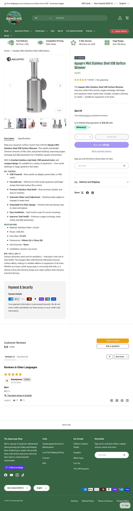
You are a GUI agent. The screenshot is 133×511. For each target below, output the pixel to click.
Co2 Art (77, 463)
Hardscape (40, 31)
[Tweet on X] (82, 192)
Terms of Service (105, 501)
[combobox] (70, 18)
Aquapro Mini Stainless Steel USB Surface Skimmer (32, 51)
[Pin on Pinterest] (92, 192)
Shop (6, 31)
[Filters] (110, 357)
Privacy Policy (123, 501)
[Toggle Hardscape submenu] (46, 31)
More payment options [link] (101, 151)
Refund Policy (88, 501)
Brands (89, 31)
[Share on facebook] (111, 401)
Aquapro (77, 73)
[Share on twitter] (116, 400)
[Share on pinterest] (122, 400)
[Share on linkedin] (127, 400)
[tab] (9, 138)
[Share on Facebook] (87, 192)
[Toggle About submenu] (11, 35)
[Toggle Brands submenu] (94, 31)
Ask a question (112, 346)
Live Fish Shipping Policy (53, 452)
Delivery (74, 501)
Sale (53, 31)
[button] (127, 18)
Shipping (87, 116)
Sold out (112, 137)
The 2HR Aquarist (81, 469)
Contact (45, 458)
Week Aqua (78, 458)
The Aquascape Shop (16, 501)
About (6, 36)
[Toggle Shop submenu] (10, 31)
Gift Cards (86, 3)
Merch (60, 31)
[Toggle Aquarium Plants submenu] (31, 31)
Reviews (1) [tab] (10, 357)
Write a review (112, 340)
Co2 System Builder (74, 31)
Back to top (66, 425)
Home (6, 51)
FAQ (44, 463)
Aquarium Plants (22, 31)
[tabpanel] (35, 209)
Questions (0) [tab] (22, 357)
